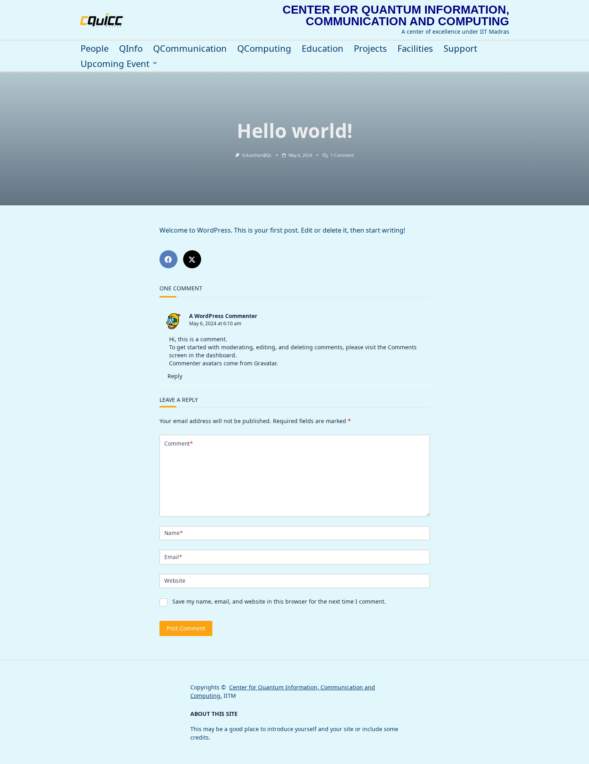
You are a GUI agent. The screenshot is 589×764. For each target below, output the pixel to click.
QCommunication (190, 48)
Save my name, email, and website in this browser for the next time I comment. (279, 601)
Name (173, 533)
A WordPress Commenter (223, 316)
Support (460, 48)
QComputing (264, 48)
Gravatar (265, 363)
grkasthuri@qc (257, 155)
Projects (370, 48)
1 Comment (342, 155)
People (95, 48)
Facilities (415, 48)
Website (175, 580)
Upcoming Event (115, 63)
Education (322, 48)
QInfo (131, 48)
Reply (174, 376)
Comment (178, 443)
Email (173, 557)
